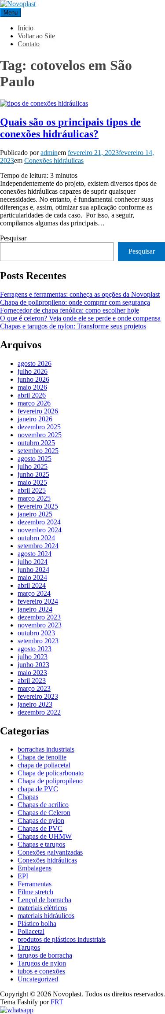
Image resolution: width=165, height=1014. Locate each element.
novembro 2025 (40, 435)
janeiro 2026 (35, 419)
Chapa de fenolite (42, 757)
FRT (57, 1002)
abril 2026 (32, 395)
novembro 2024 (40, 530)
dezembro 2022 (39, 712)
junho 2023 (33, 664)
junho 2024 (33, 569)
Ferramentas (34, 884)
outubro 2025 (36, 442)
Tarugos (29, 947)
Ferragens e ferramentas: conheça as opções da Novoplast (80, 294)
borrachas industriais (46, 749)
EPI (23, 876)
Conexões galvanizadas (50, 852)
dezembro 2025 (39, 427)
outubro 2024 (36, 538)
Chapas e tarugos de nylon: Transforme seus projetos (73, 326)
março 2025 (34, 498)
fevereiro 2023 (38, 696)
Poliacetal (31, 931)
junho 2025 (33, 474)
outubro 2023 (36, 633)
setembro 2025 (38, 450)
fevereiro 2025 (38, 506)
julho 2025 (33, 466)
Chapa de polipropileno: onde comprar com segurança (75, 302)
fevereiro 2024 (38, 601)
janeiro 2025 (35, 514)
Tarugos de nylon (42, 963)
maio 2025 (32, 482)
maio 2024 (32, 577)
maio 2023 (32, 672)
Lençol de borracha (44, 899)
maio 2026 (32, 387)
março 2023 (34, 688)
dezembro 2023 (39, 617)
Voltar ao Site (36, 36)
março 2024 (34, 593)
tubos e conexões (41, 971)
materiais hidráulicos (46, 915)
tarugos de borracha (45, 955)
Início (25, 28)
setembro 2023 (38, 641)
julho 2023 (33, 656)
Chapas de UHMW (45, 836)
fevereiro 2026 (38, 411)
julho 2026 (33, 371)
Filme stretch (35, 892)
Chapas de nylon (41, 820)
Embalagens (34, 868)
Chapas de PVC (40, 828)
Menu (11, 12)
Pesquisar (13, 238)
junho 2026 (33, 379)
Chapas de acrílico (43, 804)
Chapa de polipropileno (50, 781)
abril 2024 (32, 585)
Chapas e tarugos (41, 844)
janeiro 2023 (35, 704)
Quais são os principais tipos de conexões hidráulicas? (70, 128)
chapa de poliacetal (44, 765)
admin (49, 152)
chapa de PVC (38, 789)
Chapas (28, 796)
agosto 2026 (34, 363)
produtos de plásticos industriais (62, 939)
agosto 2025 (34, 458)
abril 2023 (32, 680)
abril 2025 (32, 490)
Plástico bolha (37, 923)
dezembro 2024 (39, 522)
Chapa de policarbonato (51, 773)
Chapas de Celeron (44, 812)
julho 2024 (33, 561)
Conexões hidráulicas (54, 160)
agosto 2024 (34, 553)
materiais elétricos (42, 907)
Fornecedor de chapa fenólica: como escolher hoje (69, 310)
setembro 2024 (38, 545)
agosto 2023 (34, 649)
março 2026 (34, 403)
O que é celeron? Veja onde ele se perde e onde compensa (80, 318)
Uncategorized (38, 979)
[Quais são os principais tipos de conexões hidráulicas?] (44, 103)
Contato (29, 44)
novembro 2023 (40, 625)
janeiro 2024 (35, 609)
